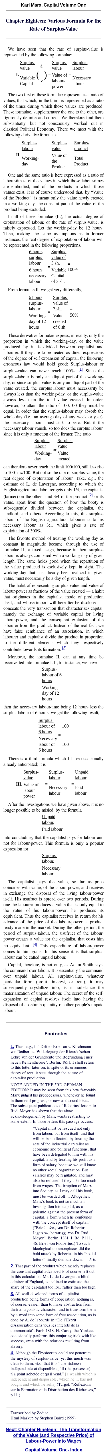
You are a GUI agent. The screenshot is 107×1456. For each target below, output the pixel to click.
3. (12, 1293)
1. (12, 1046)
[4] (35, 944)
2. (12, 1266)
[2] (90, 495)
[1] (80, 369)
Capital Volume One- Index (53, 1449)
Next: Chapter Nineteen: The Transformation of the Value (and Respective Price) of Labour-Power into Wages (53, 1435)
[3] (64, 648)
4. (12, 1353)
